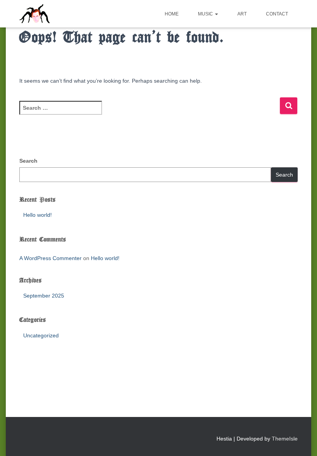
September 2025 (43, 296)
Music (206, 14)
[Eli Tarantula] (64, 14)
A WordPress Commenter (50, 258)
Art (242, 14)
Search (28, 161)
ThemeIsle (285, 439)
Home (172, 14)
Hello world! (37, 215)
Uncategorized (41, 335)
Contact (277, 14)
